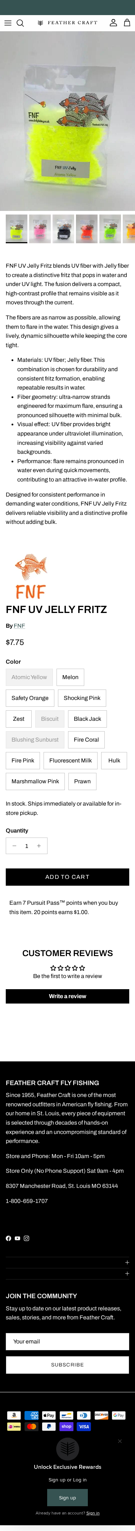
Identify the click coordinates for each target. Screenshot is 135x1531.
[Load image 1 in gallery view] (67, 121)
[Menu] (8, 23)
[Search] (24, 23)
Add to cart (67, 877)
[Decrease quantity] (12, 846)
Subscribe (67, 1365)
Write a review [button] (67, 996)
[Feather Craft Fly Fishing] (67, 23)
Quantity (17, 830)
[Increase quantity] (41, 846)
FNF (19, 626)
